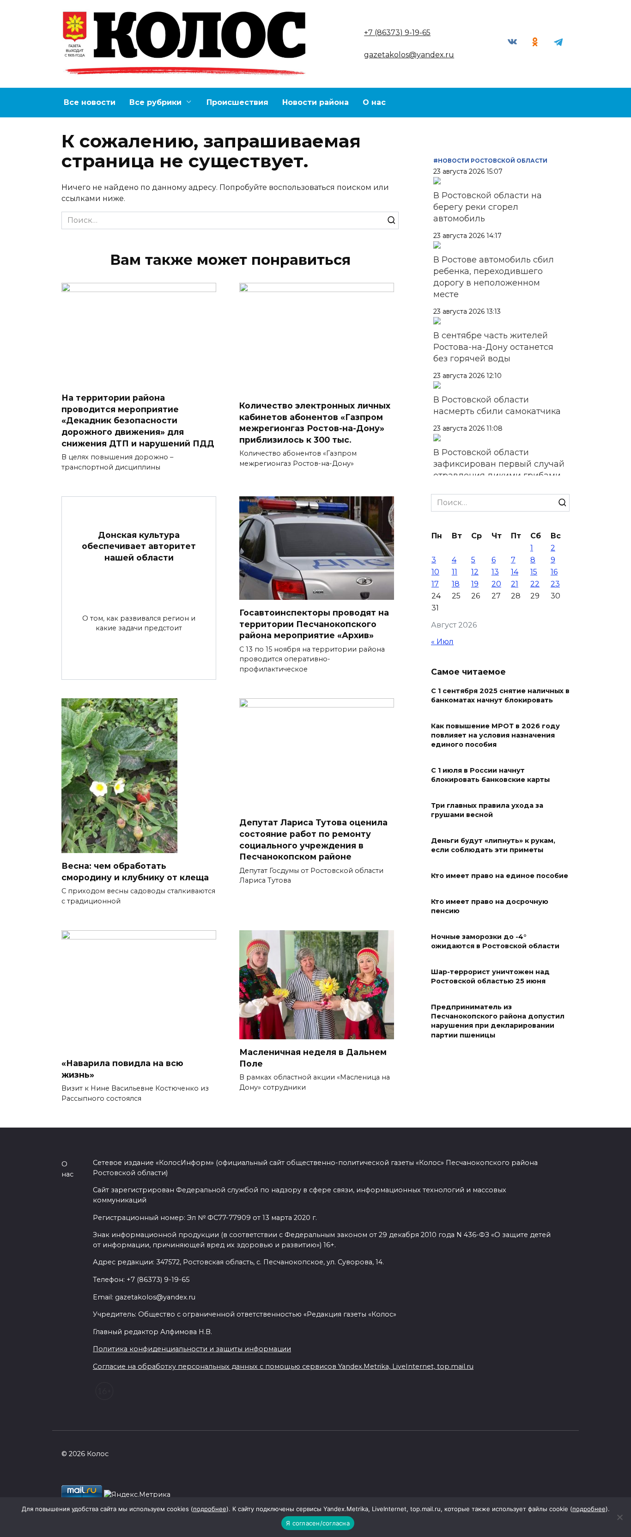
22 (535, 583)
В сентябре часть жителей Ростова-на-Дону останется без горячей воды (493, 347)
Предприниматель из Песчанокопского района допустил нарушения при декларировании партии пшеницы (497, 1021)
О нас (374, 102)
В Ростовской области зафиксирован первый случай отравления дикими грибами (498, 464)
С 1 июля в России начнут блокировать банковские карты (490, 775)
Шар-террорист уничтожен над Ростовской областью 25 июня (490, 976)
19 (475, 583)
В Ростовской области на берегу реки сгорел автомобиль (487, 207)
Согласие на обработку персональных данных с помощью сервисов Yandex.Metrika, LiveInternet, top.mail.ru (283, 1366)
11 (454, 571)
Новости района (315, 102)
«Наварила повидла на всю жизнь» (122, 1069)
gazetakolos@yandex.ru (409, 54)
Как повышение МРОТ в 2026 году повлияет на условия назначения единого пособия (495, 735)
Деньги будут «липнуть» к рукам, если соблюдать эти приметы (493, 845)
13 (495, 571)
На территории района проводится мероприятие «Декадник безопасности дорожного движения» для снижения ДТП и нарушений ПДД (137, 420)
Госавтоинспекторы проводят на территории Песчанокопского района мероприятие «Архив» (314, 624)
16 (554, 571)
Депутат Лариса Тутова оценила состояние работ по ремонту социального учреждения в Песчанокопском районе (313, 839)
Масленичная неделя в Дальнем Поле (313, 1057)
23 (555, 583)
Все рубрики (155, 102)
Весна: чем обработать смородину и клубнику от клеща (135, 871)
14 (514, 571)
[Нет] (619, 1517)
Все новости (89, 102)
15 (533, 571)
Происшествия (237, 102)
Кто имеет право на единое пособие (499, 876)
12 (475, 571)
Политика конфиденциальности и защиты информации (192, 1349)
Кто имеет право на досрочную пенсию (489, 906)
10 (435, 571)
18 (456, 583)
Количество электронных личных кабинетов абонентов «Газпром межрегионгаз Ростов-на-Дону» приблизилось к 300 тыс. (314, 423)
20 (496, 583)
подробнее (209, 1509)
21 (514, 583)
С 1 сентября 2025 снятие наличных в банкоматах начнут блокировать (500, 695)
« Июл (442, 641)
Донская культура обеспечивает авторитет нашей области (139, 546)
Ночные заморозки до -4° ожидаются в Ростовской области (495, 941)
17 (435, 583)
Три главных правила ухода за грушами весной (487, 810)
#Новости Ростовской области (490, 160)
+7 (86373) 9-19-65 (397, 32)
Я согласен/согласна (318, 1523)
